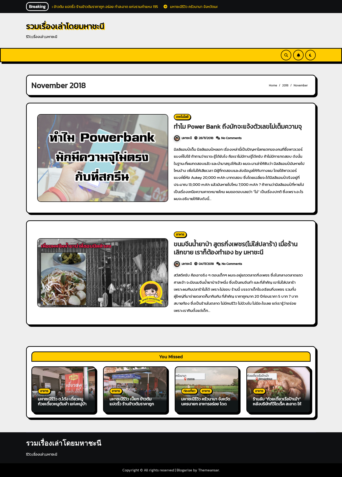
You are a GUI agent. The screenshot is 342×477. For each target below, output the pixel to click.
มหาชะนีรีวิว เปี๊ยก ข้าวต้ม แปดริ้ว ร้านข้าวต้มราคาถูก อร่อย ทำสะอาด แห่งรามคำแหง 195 (132, 406)
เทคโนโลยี (182, 116)
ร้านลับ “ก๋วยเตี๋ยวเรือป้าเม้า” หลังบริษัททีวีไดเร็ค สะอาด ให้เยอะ (277, 404)
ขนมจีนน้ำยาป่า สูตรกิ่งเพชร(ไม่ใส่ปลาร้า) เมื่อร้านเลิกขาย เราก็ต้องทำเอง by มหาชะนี (236, 248)
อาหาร (180, 234)
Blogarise (184, 470)
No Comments (231, 138)
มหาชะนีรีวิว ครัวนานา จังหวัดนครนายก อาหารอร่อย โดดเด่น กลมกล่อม (205, 404)
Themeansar (208, 470)
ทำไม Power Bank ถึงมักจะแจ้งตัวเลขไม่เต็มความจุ (238, 126)
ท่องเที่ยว (189, 390)
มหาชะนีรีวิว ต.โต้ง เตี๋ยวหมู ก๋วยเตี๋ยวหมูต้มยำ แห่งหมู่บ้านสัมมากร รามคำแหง (63, 404)
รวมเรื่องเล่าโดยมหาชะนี (65, 26)
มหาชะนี (187, 138)
